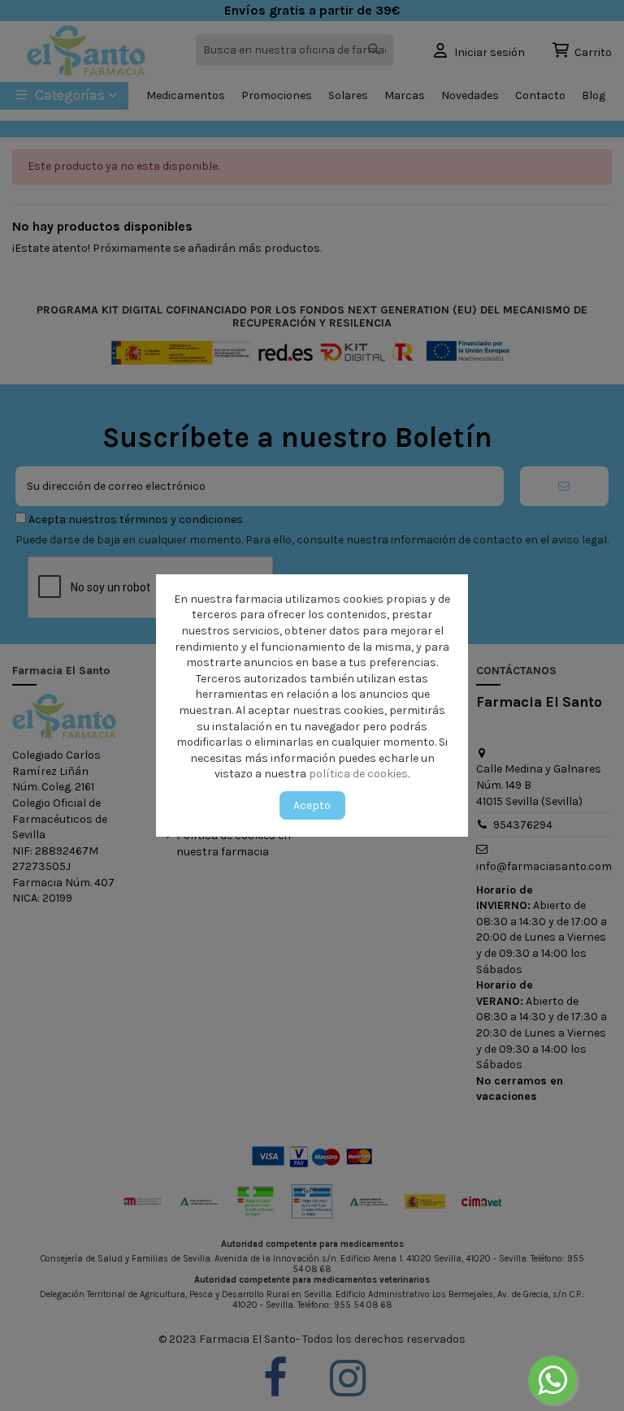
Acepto (312, 805)
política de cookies (358, 774)
